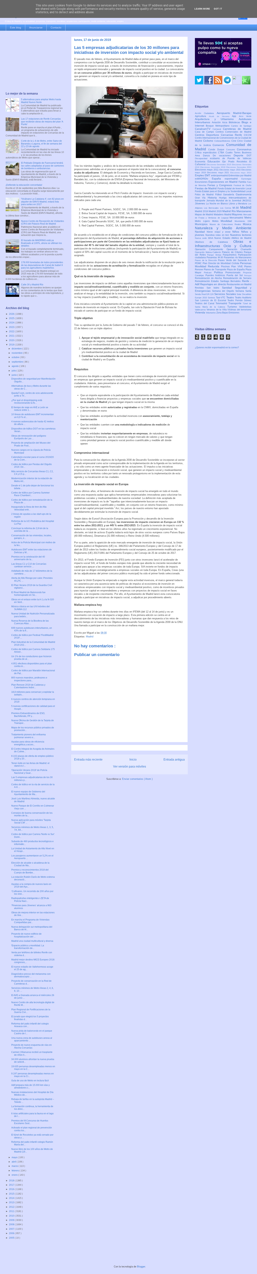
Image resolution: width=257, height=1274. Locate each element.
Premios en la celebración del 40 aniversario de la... (28, 558)
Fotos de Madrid (205, 194)
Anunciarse (36, 27)
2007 (12, 1229)
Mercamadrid (237, 217)
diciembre (17, 348)
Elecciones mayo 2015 (230, 170)
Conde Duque (217, 149)
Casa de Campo (205, 132)
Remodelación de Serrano (237, 278)
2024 (12, 322)
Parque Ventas (215, 255)
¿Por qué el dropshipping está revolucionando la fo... (26, 401)
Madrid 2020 (215, 211)
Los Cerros (226, 208)
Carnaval (218, 129)
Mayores (237, 214)
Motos (216, 221)
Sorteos (212, 297)
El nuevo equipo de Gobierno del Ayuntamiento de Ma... (28, 793)
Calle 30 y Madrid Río (32, 284)
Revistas (201, 287)
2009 (12, 1220)
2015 (12, 1193)
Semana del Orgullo (223, 291)
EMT (208, 175)
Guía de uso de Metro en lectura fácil (30, 1080)
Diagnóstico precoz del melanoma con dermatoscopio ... (31, 975)
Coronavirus (244, 149)
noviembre (17, 353)
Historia (213, 197)
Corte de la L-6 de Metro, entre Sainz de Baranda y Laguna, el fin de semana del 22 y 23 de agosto (41, 144)
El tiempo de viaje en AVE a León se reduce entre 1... (29, 408)
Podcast (209, 272)
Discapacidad (202, 158)
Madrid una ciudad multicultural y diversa (32, 941)
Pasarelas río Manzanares (237, 257)
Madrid (89, 636)
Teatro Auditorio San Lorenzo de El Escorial (223, 299)
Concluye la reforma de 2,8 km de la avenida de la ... (29, 529)
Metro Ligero (203, 221)
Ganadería (229, 194)
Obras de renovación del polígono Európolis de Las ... (28, 437)
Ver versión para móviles (129, 766)
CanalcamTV (204, 128)
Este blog (15, 27)
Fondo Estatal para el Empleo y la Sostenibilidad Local (223, 191)
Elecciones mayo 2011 (207, 169)
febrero (16, 1170)
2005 (12, 1238)
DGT (249, 155)
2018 (12, 1180)
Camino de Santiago (241, 126)
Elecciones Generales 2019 (213, 167)
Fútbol (219, 194)
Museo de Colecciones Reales (226, 224)
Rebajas (247, 275)
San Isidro (214, 287)
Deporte (240, 155)
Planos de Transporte (215, 269)
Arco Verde (245, 116)
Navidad (201, 231)
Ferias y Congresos (221, 185)
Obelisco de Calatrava (214, 242)
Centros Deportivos (208, 134)
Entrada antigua (174, 759)
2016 (12, 1189)
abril (14, 1161)
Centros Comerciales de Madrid (234, 132)
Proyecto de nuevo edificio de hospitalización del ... (26, 935)
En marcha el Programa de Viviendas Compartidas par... (30, 921)
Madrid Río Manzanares (236, 211)
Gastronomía (243, 194)
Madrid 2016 (202, 211)
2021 (12, 336)
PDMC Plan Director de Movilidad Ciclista (217, 263)
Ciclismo (208, 140)
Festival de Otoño (242, 185)
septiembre (18, 362)
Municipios (202, 224)
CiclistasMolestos (222, 141)
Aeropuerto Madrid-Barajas (234, 113)
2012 (12, 1207)
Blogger (141, 1266)
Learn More (202, 8)
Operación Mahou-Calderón (208, 252)
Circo (240, 141)
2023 (12, 327)
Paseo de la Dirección (206, 260)
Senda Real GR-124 (204, 294)
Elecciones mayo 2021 (218, 172)
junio (14, 375)
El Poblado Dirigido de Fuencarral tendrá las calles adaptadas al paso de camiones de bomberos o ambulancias (42, 166)
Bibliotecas (235, 122)
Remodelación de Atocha (209, 278)
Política (220, 272)
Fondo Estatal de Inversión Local (234, 188)
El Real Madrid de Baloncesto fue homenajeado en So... (28, 593)
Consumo (231, 149)
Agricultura (202, 116)
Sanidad (228, 287)
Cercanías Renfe (232, 134)
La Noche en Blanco (217, 203)
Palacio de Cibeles (233, 252)
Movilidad (228, 220)
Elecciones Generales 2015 (219, 164)
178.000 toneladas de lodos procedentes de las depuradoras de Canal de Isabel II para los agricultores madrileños (42, 265)
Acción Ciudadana (206, 113)
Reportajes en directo (213, 284)
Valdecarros (201, 310)
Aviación (217, 122)
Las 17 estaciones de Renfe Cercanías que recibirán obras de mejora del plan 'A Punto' (42, 122)
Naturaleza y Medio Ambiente (223, 228)
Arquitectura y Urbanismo (217, 119)
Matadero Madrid (223, 214)
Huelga (224, 197)
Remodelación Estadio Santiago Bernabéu (218, 281)
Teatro (230, 297)
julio (14, 370)
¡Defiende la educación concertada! (24, 185)
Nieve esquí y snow (219, 232)
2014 (12, 1198)
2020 (12, 340)
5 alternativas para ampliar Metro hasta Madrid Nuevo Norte (41, 100)
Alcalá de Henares (220, 116)
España (218, 178)
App (235, 116)
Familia (243, 182)
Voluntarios (211, 313)
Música (247, 224)
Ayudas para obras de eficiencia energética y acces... (27, 743)
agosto (15, 366)
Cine (234, 141)
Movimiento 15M (243, 221)
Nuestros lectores (241, 234)
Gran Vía (201, 197)
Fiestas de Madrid (206, 188)
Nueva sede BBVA (204, 238)
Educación (215, 161)
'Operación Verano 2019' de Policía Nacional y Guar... (29, 771)
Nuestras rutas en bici (217, 235)
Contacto (56, 27)
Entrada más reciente (88, 759)
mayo (15, 1157)
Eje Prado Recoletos (235, 161)
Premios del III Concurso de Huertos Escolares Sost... (29, 1122)
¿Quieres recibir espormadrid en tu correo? (217, 347)
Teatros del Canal (205, 303)
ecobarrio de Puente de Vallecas (230, 158)
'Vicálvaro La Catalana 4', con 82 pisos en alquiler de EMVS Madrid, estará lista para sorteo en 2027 (42, 202)
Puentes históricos (216, 275)
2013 (12, 1202)
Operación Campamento (211, 249)
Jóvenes (200, 203)
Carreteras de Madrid (237, 128)
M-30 (236, 207)
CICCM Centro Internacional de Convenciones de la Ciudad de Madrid (223, 138)
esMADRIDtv (203, 178)
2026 (12, 314)
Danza (208, 155)
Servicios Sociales (225, 294)
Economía (201, 161)
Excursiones (201, 182)
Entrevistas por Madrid (239, 175)
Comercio (219, 145)
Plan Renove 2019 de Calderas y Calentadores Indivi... (28, 686)
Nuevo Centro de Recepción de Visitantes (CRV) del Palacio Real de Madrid (42, 222)
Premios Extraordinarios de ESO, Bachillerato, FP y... (28, 714)
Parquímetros (230, 255)
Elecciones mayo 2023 (240, 173)
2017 (12, 1185)
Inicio (133, 759)
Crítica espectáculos (206, 152)
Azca (225, 122)
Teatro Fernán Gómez (239, 300)
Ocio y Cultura (237, 246)
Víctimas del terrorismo (239, 309)
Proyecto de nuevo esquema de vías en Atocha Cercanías (31, 1046)
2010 (12, 1215)
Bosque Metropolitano (218, 125)
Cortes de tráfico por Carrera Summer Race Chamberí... (30, 494)
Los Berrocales (212, 208)
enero (15, 1175)
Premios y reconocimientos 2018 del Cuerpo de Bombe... (30, 871)
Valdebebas (245, 307)
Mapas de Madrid (204, 214)
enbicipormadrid (219, 175)
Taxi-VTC (221, 297)
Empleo (200, 175)
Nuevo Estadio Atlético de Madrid (232, 238)
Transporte (235, 303)
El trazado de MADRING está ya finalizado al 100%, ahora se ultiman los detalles (41, 243)
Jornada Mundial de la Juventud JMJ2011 (229, 200)
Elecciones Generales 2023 (238, 167)
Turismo (233, 306)
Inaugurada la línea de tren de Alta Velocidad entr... (28, 508)
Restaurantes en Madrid (239, 284)
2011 (12, 1211)
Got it (218, 8)
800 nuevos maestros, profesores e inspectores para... (29, 679)
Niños (236, 231)
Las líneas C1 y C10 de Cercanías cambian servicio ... (28, 565)
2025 (12, 318)
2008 (12, 1224)
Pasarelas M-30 (215, 257)
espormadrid (233, 178)
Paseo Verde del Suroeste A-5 (234, 260)
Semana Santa (243, 291)
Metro (247, 217)
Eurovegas (246, 179)
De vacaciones (223, 155)
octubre (16, 357)
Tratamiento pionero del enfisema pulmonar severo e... (28, 736)
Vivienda (200, 312)
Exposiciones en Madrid (223, 181)
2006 (12, 1233)
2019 (12, 344)
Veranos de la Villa (217, 309)
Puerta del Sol (235, 275)
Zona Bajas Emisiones (227, 312)
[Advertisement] (35, 61)
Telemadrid (222, 303)
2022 (12, 331)
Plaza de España (236, 269)
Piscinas (226, 266)
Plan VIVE (237, 266)
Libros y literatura (238, 203)
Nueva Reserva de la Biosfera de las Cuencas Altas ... (30, 622)
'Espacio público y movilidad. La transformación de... (27, 946)
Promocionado (234, 272)
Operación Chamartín (239, 249)
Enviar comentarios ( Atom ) (137, 779)
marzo (15, 1166)
